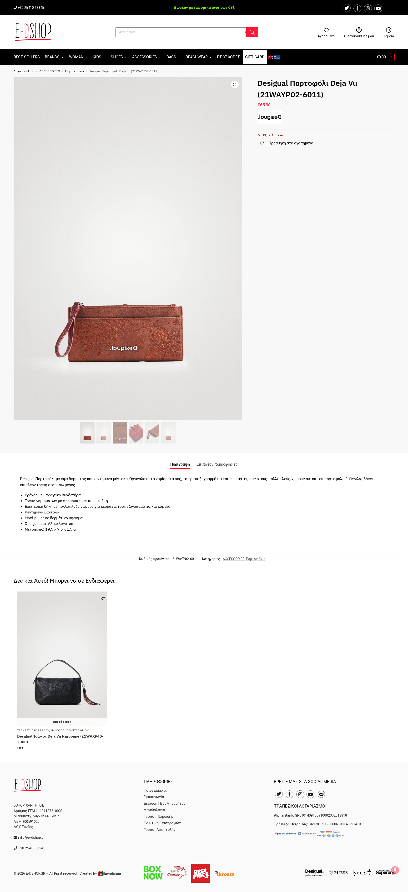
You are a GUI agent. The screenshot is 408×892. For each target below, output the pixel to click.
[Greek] (277, 57)
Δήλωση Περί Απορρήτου (165, 803)
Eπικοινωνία (154, 797)
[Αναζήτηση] (252, 32)
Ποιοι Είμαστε (155, 790)
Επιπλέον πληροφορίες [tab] (217, 464)
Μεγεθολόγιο (154, 810)
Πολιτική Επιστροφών (162, 823)
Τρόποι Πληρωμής (159, 816)
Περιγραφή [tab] (180, 464)
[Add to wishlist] (103, 598)
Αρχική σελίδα (24, 71)
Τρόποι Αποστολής (160, 830)
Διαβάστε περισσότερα (62, 758)
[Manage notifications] (395, 870)
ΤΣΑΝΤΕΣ (23, 730)
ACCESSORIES (49, 71)
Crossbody (40, 730)
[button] (386, 57)
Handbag (58, 730)
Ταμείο (388, 36)
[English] (271, 57)
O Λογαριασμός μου (359, 36)
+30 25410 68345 (31, 8)
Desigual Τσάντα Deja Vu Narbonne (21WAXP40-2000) (60, 739)
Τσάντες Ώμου (77, 730)
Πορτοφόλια (74, 71)
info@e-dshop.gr (31, 837)
